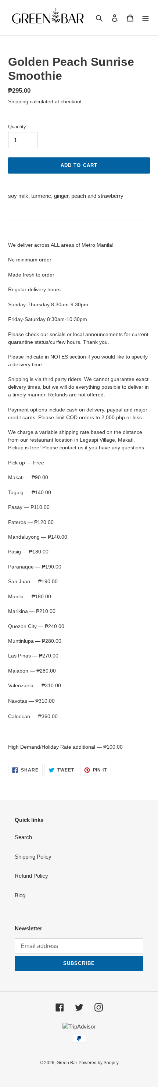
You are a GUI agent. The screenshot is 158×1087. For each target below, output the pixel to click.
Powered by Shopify (99, 1062)
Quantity (17, 126)
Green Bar (67, 1062)
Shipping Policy (33, 856)
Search (23, 837)
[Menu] (145, 18)
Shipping (18, 101)
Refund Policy (31, 876)
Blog (20, 895)
